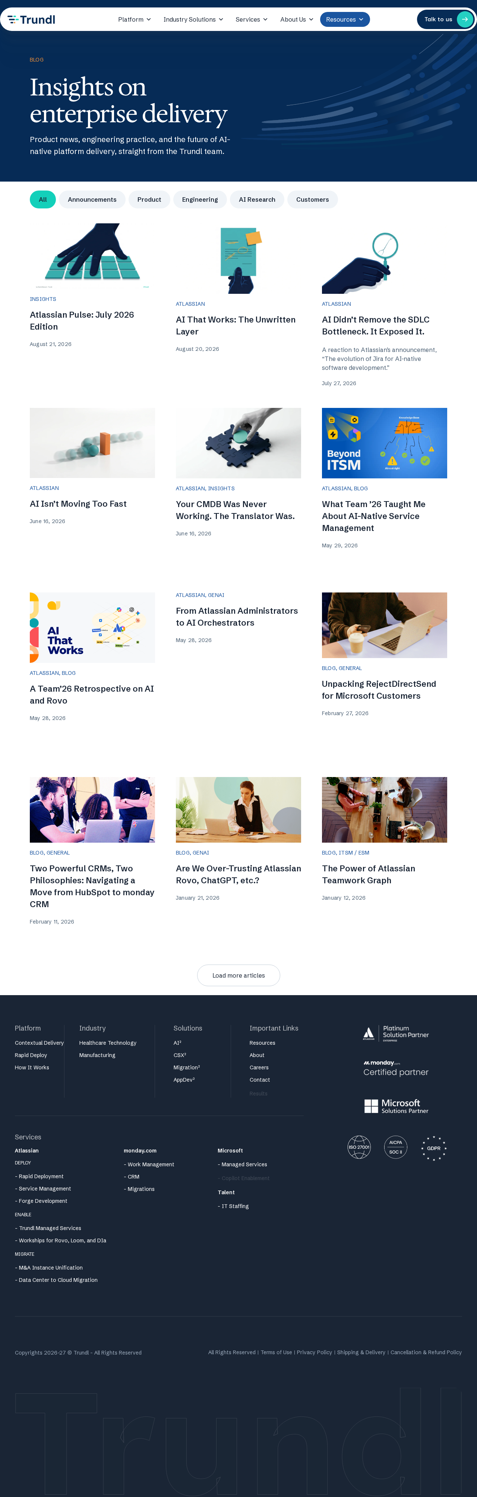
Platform (130, 19)
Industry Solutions (190, 19)
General (350, 668)
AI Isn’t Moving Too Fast (78, 504)
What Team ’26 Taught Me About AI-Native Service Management (374, 516)
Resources (341, 19)
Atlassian (190, 304)
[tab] (43, 199)
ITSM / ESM (354, 852)
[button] (238, 975)
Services (248, 19)
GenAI (216, 595)
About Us (293, 19)
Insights (43, 299)
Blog (361, 488)
